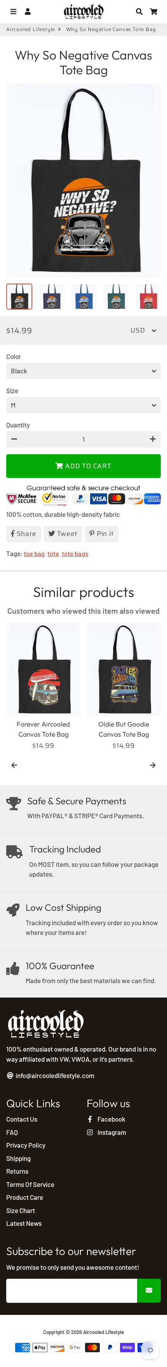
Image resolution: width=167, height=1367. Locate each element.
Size (12, 390)
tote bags (75, 553)
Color (13, 356)
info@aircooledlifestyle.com (54, 1075)
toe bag (34, 553)
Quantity (18, 425)
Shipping (18, 1158)
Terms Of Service (30, 1184)
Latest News (24, 1223)
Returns (17, 1171)
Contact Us (21, 1119)
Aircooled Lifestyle (30, 29)
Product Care (24, 1197)
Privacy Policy (25, 1145)
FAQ (12, 1132)
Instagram (111, 1132)
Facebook (110, 1119)
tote (53, 553)
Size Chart (20, 1210)
